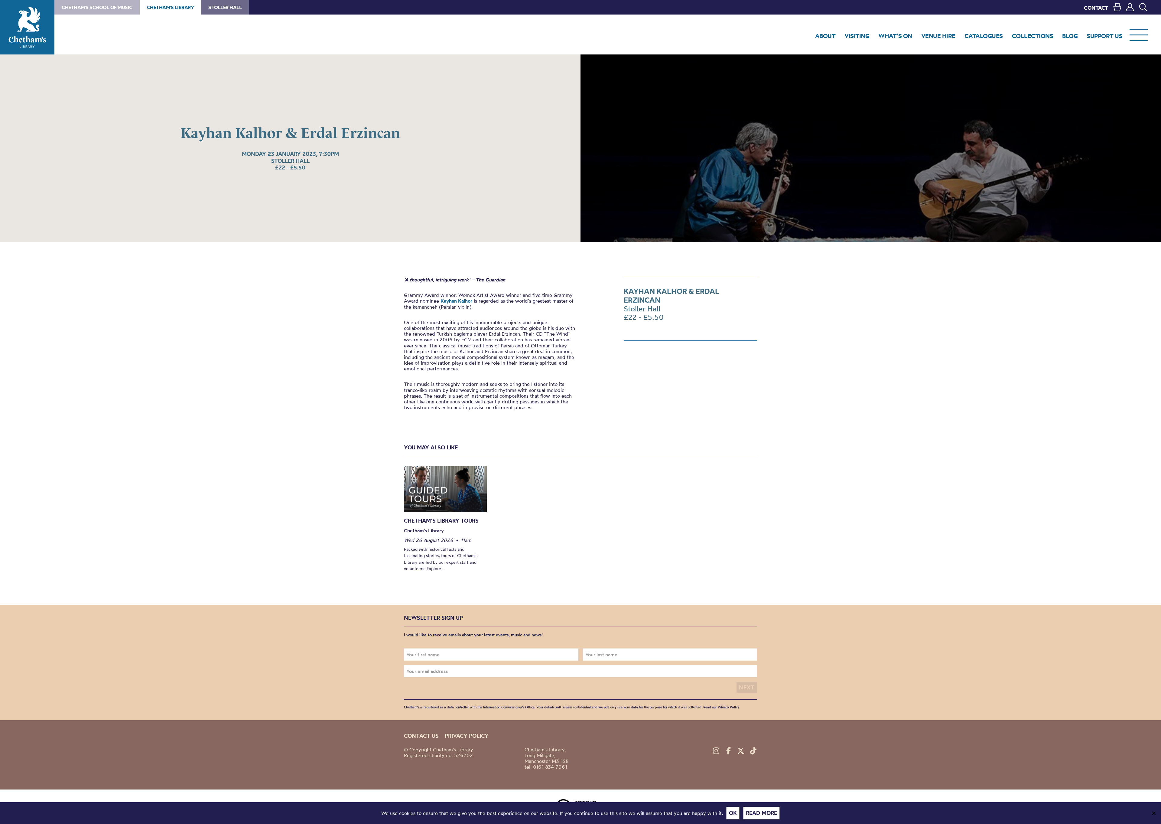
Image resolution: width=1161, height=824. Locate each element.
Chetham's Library (27, 27)
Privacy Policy (728, 707)
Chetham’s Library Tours (441, 520)
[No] (1153, 813)
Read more (761, 812)
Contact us (421, 735)
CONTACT (1096, 8)
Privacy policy (467, 735)
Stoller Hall (225, 7)
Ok (733, 812)
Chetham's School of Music (97, 7)
